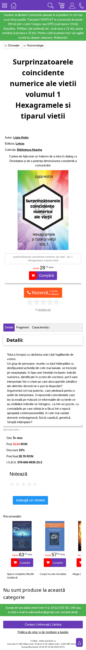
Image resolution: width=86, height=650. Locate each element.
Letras (20, 143)
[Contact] (81, 5)
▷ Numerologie (34, 45)
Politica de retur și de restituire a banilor (43, 632)
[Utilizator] (72, 5)
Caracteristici (40, 327)
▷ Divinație (12, 45)
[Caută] (50, 5)
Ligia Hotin (21, 137)
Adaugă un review (30, 500)
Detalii (9, 327)
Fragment (22, 327)
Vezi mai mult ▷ (11, 429)
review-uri (44, 309)
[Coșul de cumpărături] (61, 5)
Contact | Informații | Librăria (43, 624)
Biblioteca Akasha (29, 149)
